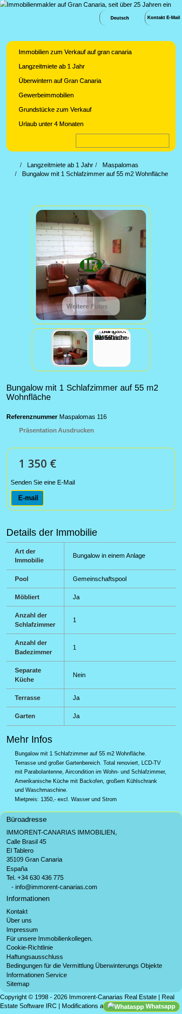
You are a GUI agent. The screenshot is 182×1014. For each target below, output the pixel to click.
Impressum (22, 929)
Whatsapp (159, 1006)
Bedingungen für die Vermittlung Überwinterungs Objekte (84, 965)
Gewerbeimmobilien (46, 95)
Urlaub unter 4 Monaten (51, 123)
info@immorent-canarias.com (56, 886)
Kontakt (17, 911)
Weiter (138, 349)
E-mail (27, 497)
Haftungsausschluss (34, 956)
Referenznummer (32, 416)
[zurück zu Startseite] (15, 164)
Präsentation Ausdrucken (56, 430)
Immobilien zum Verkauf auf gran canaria (75, 51)
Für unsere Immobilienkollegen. (49, 938)
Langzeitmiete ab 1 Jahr (52, 66)
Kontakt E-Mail (163, 17)
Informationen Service (36, 974)
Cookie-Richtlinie (29, 947)
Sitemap (17, 983)
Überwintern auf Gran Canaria (60, 80)
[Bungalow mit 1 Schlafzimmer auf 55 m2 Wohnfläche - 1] (70, 347)
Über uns (19, 920)
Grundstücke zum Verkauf (55, 109)
